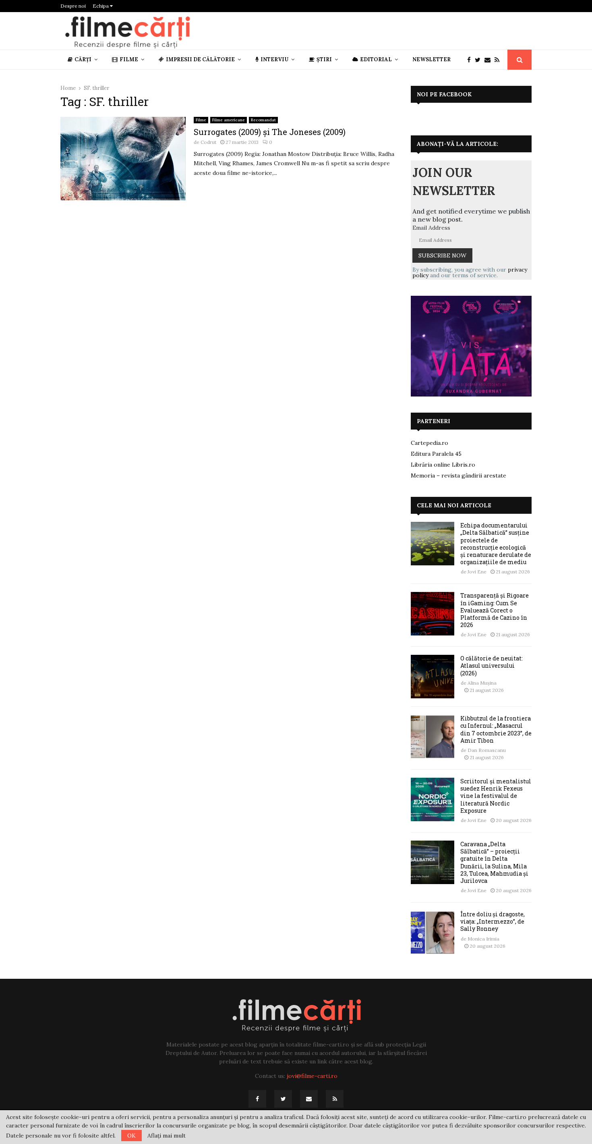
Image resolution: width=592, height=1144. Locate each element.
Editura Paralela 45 (436, 453)
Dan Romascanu (487, 750)
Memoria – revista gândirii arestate (458, 475)
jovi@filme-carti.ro (312, 1076)
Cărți (83, 59)
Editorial (376, 59)
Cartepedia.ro (429, 442)
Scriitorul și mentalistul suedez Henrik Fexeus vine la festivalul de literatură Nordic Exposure (495, 795)
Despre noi (73, 6)
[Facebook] (471, 60)
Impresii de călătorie (200, 59)
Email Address (431, 227)
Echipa (101, 6)
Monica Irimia (483, 939)
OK (131, 1135)
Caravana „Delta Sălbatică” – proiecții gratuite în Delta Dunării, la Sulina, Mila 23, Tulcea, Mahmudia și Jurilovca (494, 862)
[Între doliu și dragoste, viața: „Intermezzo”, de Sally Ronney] (432, 932)
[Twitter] (479, 60)
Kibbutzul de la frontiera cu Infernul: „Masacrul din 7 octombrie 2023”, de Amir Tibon (496, 729)
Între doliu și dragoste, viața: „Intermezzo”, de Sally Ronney (492, 921)
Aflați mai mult (166, 1135)
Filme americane (228, 119)
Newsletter (431, 59)
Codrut (208, 142)
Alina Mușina (482, 683)
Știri (324, 59)
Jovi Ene (477, 572)
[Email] (489, 60)
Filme (129, 59)
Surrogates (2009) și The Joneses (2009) (270, 132)
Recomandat (263, 119)
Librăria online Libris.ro (443, 464)
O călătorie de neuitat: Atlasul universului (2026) (491, 665)
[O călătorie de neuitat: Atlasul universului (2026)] (432, 676)
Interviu (274, 59)
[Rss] (499, 60)
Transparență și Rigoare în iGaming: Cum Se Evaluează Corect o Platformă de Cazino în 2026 (494, 610)
